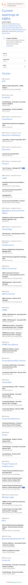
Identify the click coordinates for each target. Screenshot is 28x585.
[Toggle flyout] (25, 61)
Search (5, 53)
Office (4, 65)
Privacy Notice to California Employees (13, 29)
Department (6, 59)
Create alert (9, 45)
